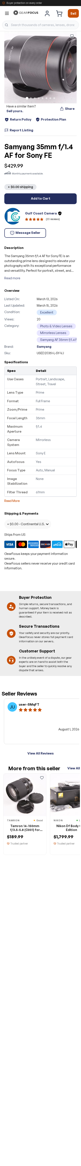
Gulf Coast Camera (41, 213)
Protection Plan (53, 119)
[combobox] (40, 25)
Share (70, 109)
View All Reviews (40, 753)
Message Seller (28, 233)
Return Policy (20, 119)
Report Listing (21, 130)
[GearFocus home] (25, 13)
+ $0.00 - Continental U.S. (26, 524)
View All (73, 768)
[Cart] (59, 13)
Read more (12, 278)
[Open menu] (7, 13)
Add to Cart (40, 198)
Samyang (44, 346)
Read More (12, 501)
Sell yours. (14, 111)
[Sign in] (47, 13)
